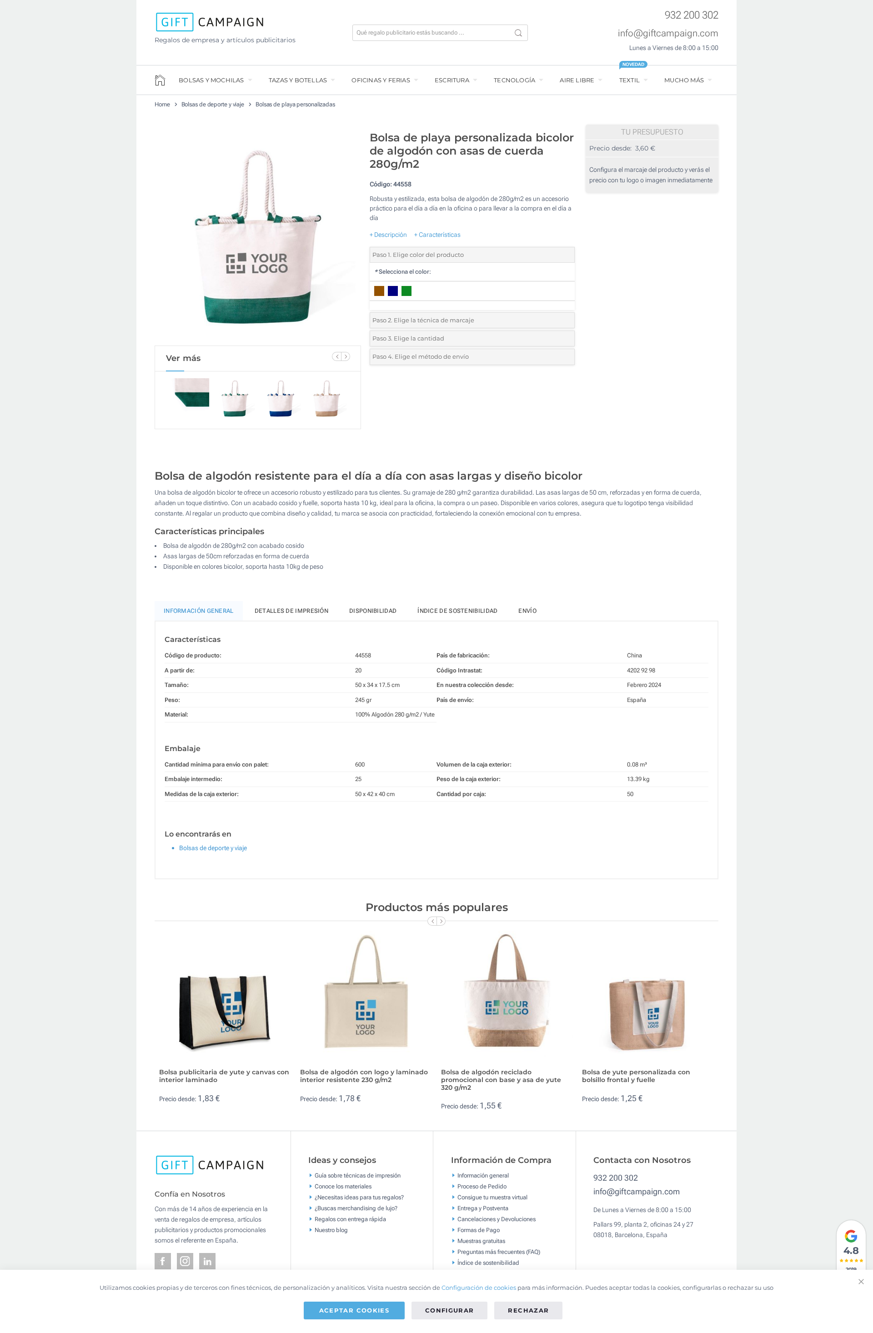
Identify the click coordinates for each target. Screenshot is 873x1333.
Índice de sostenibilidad (457, 610)
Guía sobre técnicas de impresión (358, 1175)
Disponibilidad (372, 610)
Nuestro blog (331, 1230)
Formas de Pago (478, 1230)
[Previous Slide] (336, 356)
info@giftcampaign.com (668, 33)
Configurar (449, 1310)
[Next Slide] (345, 356)
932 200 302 (691, 15)
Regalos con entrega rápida (350, 1219)
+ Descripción (388, 234)
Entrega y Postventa (482, 1208)
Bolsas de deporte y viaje (213, 104)
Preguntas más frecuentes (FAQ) (498, 1251)
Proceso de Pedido (482, 1186)
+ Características (437, 234)
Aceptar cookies (354, 1310)
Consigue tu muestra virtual (492, 1197)
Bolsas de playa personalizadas (295, 104)
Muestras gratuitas (481, 1241)
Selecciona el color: (402, 271)
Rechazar (528, 1310)
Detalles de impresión (291, 610)
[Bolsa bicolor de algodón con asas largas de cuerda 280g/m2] (258, 236)
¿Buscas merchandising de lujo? (356, 1208)
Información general (483, 1175)
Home (162, 104)
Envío (527, 610)
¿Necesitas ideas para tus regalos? (359, 1197)
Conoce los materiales (343, 1186)
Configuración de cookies (479, 1287)
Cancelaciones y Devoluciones (496, 1219)
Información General (199, 610)
